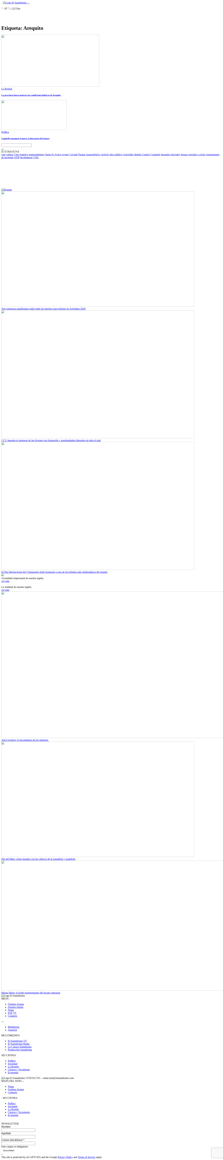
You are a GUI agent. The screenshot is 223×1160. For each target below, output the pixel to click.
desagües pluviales (170, 154)
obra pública (115, 154)
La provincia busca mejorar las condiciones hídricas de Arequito (31, 95)
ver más (5, 581)
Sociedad (12, 1063)
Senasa (184, 154)
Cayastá (73, 154)
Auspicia (12, 1029)
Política (5, 132)
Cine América (21, 154)
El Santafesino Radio (19, 1043)
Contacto (12, 1015)
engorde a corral (196, 154)
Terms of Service (86, 1157)
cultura (9, 154)
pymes (65, 154)
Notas (11, 1010)
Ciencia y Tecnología (19, 1069)
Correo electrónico (12, 1140)
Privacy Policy (65, 1157)
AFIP (17, 157)
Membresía (13, 1027)
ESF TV (12, 1013)
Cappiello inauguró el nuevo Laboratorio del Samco (25, 138)
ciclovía (105, 154)
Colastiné (155, 154)
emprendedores (36, 154)
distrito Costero (142, 154)
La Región (6, 88)
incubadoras (26, 157)
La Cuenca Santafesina (20, 1046)
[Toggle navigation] (28, 3)
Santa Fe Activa (53, 154)
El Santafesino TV (17, 1041)
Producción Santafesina (20, 1049)
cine (3, 154)
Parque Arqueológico (89, 154)
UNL (36, 157)
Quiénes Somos (16, 1004)
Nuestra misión (15, 1007)
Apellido (6, 1133)
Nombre (6, 1126)
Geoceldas (128, 154)
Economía (13, 1072)
